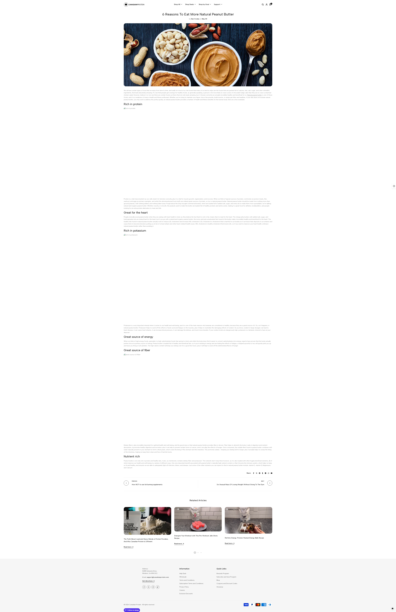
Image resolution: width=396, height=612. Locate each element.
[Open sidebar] (394, 186)
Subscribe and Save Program (226, 577)
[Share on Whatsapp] (268, 473)
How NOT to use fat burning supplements (147, 485)
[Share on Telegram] (265, 473)
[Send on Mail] (271, 473)
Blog (218, 580)
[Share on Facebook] (253, 473)
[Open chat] (392, 608)
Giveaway (220, 587)
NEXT (262, 481)
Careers (182, 590)
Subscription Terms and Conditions (191, 583)
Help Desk (182, 573)
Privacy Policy (184, 587)
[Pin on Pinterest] (259, 473)
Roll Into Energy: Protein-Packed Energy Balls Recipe (244, 538)
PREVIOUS (134, 481)
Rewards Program (223, 573)
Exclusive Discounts (186, 593)
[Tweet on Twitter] (256, 473)
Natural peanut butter (254, 95)
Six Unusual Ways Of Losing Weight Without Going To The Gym (240, 485)
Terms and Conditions (186, 580)
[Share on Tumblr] (262, 473)
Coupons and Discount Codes (227, 583)
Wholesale (182, 577)
